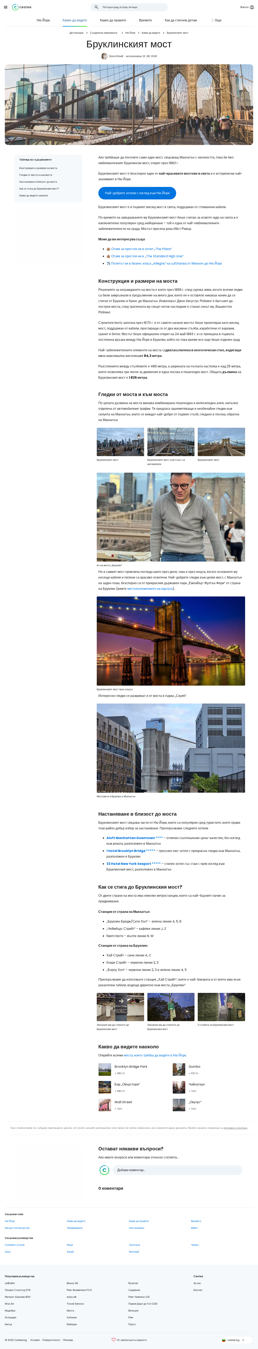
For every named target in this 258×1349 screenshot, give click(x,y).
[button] (5, 7)
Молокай (134, 1251)
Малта (70, 1310)
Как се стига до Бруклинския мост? (39, 188)
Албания (72, 1317)
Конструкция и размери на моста (38, 168)
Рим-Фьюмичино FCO (79, 1290)
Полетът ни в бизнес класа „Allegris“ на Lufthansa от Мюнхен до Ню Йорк (166, 263)
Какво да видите (75, 20)
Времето (145, 20)
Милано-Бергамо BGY (18, 1297)
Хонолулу (134, 1245)
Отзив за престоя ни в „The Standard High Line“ (147, 256)
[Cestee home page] (21, 7)
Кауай (70, 1251)
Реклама (68, 1340)
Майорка (72, 1324)
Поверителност (51, 1340)
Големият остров (14, 1245)
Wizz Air (9, 1303)
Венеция (133, 1310)
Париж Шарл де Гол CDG (142, 1303)
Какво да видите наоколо (33, 195)
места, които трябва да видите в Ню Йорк (155, 1055)
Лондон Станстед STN (17, 1290)
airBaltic (10, 1283)
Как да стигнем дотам (181, 20)
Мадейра (10, 1310)
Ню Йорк (43, 20)
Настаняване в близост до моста (38, 181)
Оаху (7, 1251)
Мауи (70, 1245)
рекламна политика (235, 1128)
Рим (130, 1317)
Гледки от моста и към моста (35, 175)
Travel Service (75, 1303)
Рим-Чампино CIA (139, 1297)
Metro (194, 1228)
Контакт (198, 1290)
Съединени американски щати (104, 32)
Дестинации (76, 32)
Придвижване (75, 1228)
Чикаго (195, 1245)
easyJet (71, 1297)
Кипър (8, 1324)
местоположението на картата (150, 588)
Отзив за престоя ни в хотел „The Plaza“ (141, 249)
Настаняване (136, 1228)
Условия (35, 1340)
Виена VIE (72, 1283)
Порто (132, 1324)
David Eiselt (116, 56)
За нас (197, 1283)
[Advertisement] (48, 235)
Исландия (10, 1317)
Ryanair (133, 1283)
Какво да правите (113, 20)
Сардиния (134, 1290)
